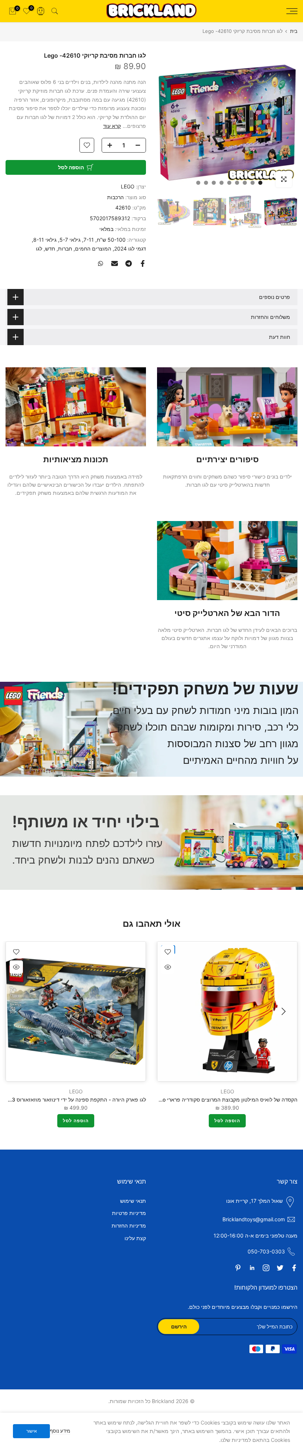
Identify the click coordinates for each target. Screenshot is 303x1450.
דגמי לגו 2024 (130, 248)
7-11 (89, 239)
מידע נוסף (60, 1431)
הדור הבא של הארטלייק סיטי (227, 613)
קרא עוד (112, 126)
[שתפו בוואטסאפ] (100, 263)
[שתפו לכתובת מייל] (114, 263)
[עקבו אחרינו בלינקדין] (252, 1267)
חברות (65, 248)
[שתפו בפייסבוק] (142, 263)
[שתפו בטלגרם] (128, 263)
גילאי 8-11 (45, 239)
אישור (31, 1431)
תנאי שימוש (133, 1201)
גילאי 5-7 (70, 239)
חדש (50, 248)
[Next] (20, 1011)
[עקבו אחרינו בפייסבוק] (294, 1267)
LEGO (128, 186)
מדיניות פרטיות (129, 1213)
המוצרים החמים (93, 248)
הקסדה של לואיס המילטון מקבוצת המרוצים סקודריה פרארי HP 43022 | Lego (210, 1099)
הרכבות (115, 197)
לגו (39, 248)
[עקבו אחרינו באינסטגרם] (266, 1267)
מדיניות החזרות (129, 1225)
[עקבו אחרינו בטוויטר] (280, 1267)
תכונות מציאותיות (75, 459)
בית (293, 31)
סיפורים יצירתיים (227, 459)
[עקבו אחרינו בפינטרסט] (238, 1267)
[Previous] (282, 1011)
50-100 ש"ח (111, 239)
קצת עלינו (135, 1238)
